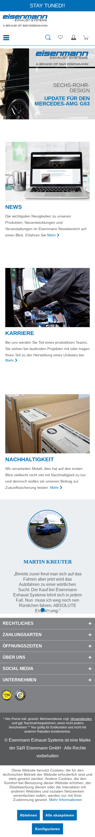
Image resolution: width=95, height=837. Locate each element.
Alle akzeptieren (59, 815)
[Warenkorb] (86, 37)
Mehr (51, 235)
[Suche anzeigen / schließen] (47, 37)
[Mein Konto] (73, 37)
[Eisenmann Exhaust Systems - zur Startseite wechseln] (25, 22)
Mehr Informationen (65, 800)
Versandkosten (81, 719)
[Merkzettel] (60, 37)
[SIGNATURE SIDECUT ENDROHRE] (47, 83)
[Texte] (47, 556)
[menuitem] (7, 37)
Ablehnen (28, 815)
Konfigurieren (47, 829)
